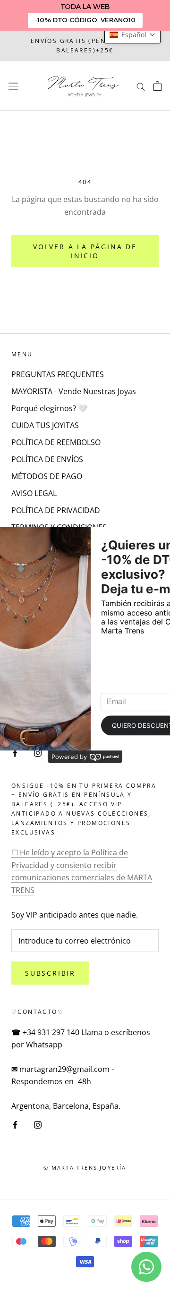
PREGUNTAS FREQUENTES (57, 374)
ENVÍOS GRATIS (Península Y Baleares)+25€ (85, 45)
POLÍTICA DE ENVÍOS (47, 459)
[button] (132, 34)
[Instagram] (38, 1124)
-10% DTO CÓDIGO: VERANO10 (85, 20)
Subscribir (50, 973)
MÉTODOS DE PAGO (46, 476)
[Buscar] (140, 86)
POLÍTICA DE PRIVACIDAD (55, 510)
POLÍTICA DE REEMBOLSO (56, 442)
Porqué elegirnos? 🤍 (49, 408)
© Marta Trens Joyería (84, 1167)
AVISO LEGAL (34, 493)
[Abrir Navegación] (13, 86)
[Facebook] (15, 1124)
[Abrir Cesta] (157, 86)
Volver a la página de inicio (85, 251)
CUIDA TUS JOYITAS (45, 425)
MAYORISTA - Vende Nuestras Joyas (73, 391)
